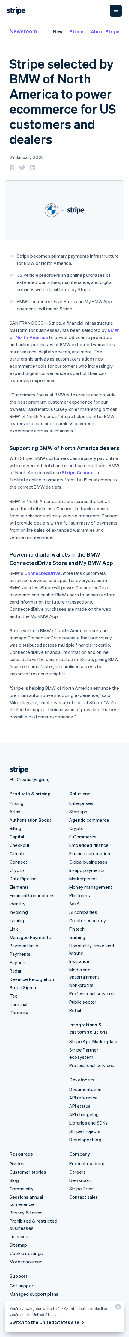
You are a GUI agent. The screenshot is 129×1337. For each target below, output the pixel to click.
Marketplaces (83, 879)
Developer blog (85, 1139)
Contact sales (83, 1197)
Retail (75, 1010)
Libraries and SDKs (88, 1123)
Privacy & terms (26, 1213)
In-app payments (87, 870)
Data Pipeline (23, 879)
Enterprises (81, 803)
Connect (18, 862)
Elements (19, 887)
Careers (77, 1172)
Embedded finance (89, 845)
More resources (26, 1262)
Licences (19, 1236)
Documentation (85, 1089)
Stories (78, 31)
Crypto (17, 870)
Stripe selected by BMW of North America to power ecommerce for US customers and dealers (63, 101)
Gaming (77, 937)
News (59, 31)
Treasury (19, 1013)
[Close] (117, 1308)
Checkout (20, 845)
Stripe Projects (84, 1131)
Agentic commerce (89, 820)
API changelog (84, 1114)
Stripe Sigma (23, 987)
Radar (16, 971)
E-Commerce (83, 837)
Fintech (77, 929)
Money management (90, 887)
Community (22, 1189)
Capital (17, 837)
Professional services (91, 993)
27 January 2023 (27, 157)
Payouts (18, 962)
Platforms (79, 895)
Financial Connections (32, 895)
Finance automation (89, 853)
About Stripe (105, 31)
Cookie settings (26, 1253)
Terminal (19, 1004)
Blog (14, 1180)
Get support (22, 1286)
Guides (17, 1163)
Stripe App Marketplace (93, 1041)
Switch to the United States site (45, 1322)
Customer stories (28, 1172)
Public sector (83, 1002)
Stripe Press (82, 1189)
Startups (78, 812)
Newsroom (23, 31)
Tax (13, 996)
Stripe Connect (78, 472)
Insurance (79, 961)
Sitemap (18, 1245)
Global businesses (88, 862)
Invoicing (19, 912)
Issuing (17, 920)
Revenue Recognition (32, 979)
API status (80, 1106)
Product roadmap (87, 1163)
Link (14, 929)
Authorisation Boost (30, 820)
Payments (20, 954)
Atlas (15, 812)
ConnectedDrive (42, 573)
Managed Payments (30, 937)
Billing (15, 828)
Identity (18, 904)
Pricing (16, 803)
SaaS (74, 904)
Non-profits (81, 985)
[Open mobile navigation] (116, 11)
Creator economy (87, 920)
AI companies (83, 912)
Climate (18, 853)
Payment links (24, 946)
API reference (83, 1098)
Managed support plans (34, 1294)
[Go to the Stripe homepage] (16, 770)
